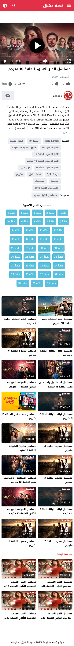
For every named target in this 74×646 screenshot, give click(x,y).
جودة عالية (53, 174)
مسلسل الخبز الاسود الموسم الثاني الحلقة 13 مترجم (57, 617)
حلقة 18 (16, 239)
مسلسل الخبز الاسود (45, 195)
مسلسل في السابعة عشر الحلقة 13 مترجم (57, 321)
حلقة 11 (58, 230)
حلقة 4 (24, 212)
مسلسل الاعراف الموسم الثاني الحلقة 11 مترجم (21, 384)
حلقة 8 (38, 221)
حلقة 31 (58, 274)
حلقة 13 (30, 230)
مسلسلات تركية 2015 (47, 188)
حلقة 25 (29, 256)
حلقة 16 (44, 239)
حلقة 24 (44, 256)
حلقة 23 (58, 256)
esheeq (57, 96)
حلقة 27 (58, 265)
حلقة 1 (62, 212)
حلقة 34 (15, 274)
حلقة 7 (50, 221)
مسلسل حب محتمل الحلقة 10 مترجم (19, 416)
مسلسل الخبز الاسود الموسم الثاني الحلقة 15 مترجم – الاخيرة (57, 585)
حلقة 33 (30, 274)
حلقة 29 (30, 265)
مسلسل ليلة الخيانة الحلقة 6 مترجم (56, 352)
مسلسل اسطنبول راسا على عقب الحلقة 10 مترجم (19, 479)
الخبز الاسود (16, 141)
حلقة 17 (30, 239)
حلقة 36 (37, 283)
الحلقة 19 (34, 141)
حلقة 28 (44, 265)
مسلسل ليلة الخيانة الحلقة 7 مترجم (20, 321)
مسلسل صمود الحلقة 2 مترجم (58, 543)
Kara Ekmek (52, 141)
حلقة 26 (15, 256)
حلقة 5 (11, 212)
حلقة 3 (37, 212)
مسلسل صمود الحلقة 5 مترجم (22, 352)
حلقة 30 (15, 265)
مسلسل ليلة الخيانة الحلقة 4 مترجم (56, 511)
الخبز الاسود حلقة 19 (47, 167)
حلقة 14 (16, 230)
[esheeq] (68, 99)
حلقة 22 (15, 248)
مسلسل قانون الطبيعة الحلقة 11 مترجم (22, 448)
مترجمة (55, 181)
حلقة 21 (30, 248)
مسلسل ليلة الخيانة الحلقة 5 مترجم (56, 416)
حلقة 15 (58, 239)
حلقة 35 (51, 283)
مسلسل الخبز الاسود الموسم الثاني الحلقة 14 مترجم (21, 585)
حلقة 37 (22, 283)
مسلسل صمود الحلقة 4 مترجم (58, 448)
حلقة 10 (11, 221)
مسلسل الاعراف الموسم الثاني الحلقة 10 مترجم (21, 511)
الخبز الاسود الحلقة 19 (46, 154)
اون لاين (25, 167)
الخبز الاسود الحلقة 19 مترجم (43, 161)
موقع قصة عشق (55, 642)
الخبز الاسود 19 (50, 147)
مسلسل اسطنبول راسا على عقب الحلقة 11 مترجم (55, 384)
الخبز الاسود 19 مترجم (24, 147)
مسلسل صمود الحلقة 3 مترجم (58, 479)
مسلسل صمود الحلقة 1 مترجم (22, 543)
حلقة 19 (58, 248)
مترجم (19, 174)
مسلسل (40, 181)
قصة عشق (53, 5)
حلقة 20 (44, 248)
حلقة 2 (50, 212)
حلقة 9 (25, 221)
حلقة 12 (44, 230)
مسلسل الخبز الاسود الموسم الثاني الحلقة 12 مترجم (21, 617)
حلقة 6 (63, 221)
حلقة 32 (44, 274)
